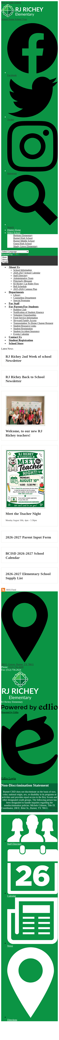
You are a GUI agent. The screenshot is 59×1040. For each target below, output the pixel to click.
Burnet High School (23, 238)
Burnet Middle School (23, 241)
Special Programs (21, 300)
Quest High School (22, 243)
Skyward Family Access (24, 320)
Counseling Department (24, 297)
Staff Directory (20, 275)
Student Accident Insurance (26, 331)
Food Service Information (25, 317)
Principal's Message (22, 281)
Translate (23, 254)
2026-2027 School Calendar (26, 272)
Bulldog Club (19, 309)
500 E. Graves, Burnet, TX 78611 (17, 664)
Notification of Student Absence (28, 312)
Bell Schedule (20, 286)
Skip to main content (11, 2)
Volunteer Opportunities (24, 315)
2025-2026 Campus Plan (25, 289)
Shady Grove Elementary (25, 246)
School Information (22, 270)
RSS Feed (11, 590)
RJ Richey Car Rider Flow (26, 283)
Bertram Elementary (23, 235)
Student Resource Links (24, 326)
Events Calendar (21, 334)
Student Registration (23, 328)
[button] (13, 232)
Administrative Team (23, 278)
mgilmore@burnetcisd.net (32, 810)
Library (16, 295)
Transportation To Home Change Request (33, 323)
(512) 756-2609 (15, 667)
